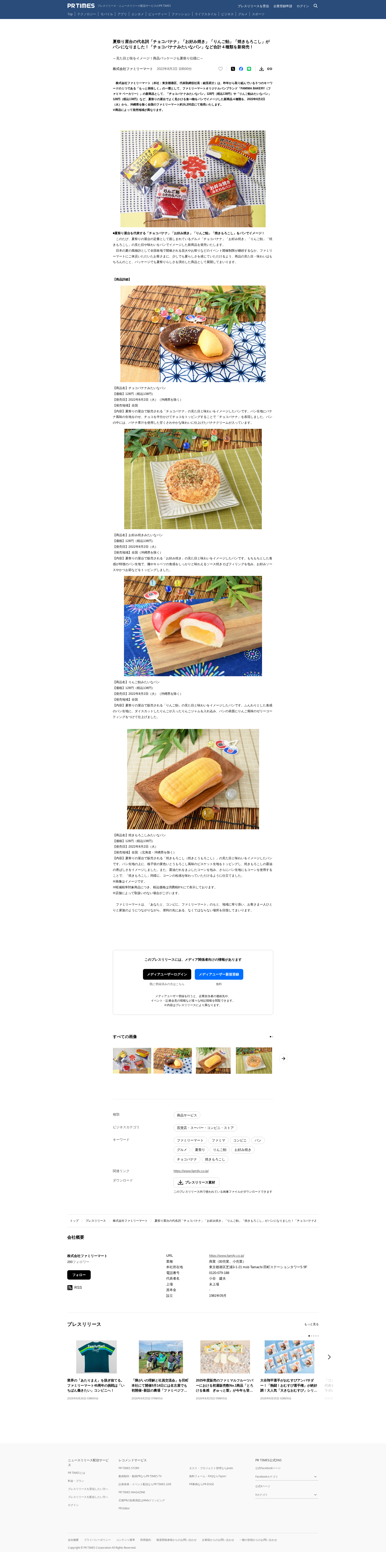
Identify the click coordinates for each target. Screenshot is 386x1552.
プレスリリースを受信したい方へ (88, 1489)
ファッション (181, 14)
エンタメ (137, 14)
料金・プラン (76, 1481)
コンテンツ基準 (125, 1540)
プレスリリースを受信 (253, 6)
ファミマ (218, 1140)
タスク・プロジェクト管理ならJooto (211, 1468)
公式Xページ (262, 1486)
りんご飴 (220, 1150)
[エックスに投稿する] (233, 68)
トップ (74, 1220)
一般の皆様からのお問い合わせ (258, 1540)
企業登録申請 (282, 6)
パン (258, 1140)
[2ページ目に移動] (272, 1036)
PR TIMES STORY (129, 1468)
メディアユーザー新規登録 (219, 974)
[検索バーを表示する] (316, 6)
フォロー (79, 1275)
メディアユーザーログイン (167, 974)
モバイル (107, 14)
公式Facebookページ (268, 1468)
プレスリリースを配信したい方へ (88, 1497)
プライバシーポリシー (97, 1540)
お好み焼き (243, 1150)
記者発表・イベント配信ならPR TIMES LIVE (145, 1484)
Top (70, 14)
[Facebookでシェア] (241, 68)
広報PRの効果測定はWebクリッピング (142, 1500)
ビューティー (157, 14)
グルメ (243, 14)
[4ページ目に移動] (316, 1336)
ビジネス (227, 14)
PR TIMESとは (76, 1473)
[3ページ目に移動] (313, 1336)
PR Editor (124, 1508)
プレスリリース (96, 1220)
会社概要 (73, 1540)
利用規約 (145, 1540)
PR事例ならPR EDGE (201, 1484)
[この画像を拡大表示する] (132, 1060)
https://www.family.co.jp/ (191, 1171)
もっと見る (311, 1324)
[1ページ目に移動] (270, 1036)
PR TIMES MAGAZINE (132, 1492)
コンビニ (240, 1140)
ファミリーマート (190, 1140)
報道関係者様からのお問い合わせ (176, 1540)
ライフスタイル (206, 14)
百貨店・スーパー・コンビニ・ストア (205, 1128)
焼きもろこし (215, 1159)
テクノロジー (86, 14)
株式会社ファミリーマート (130, 1220)
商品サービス (187, 1115)
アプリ (122, 14)
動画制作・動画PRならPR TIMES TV (140, 1476)
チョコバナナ (187, 1159)
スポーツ (258, 14)
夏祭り (200, 1150)
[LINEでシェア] (249, 68)
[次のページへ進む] (283, 1058)
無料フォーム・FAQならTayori (207, 1476)
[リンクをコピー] (269, 68)
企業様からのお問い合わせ (218, 1540)
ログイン (303, 6)
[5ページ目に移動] (318, 1336)
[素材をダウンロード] (261, 68)
